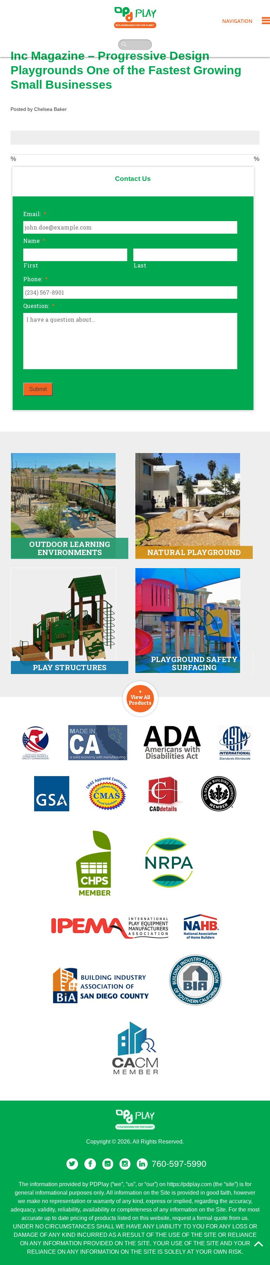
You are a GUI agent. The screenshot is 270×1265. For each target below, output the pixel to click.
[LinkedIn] (142, 1164)
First (31, 265)
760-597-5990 (179, 1164)
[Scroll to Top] (258, 1244)
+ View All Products (140, 697)
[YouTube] (107, 1164)
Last (140, 265)
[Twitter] (72, 1164)
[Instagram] (125, 1164)
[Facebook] (90, 1164)
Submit (38, 389)
